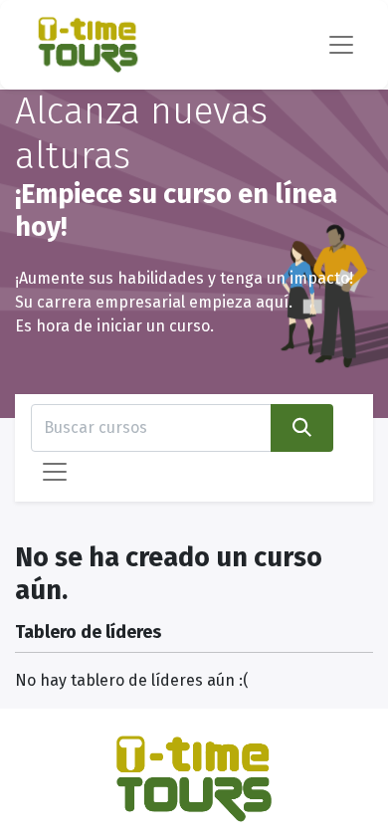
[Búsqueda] (302, 428)
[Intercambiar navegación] (55, 472)
